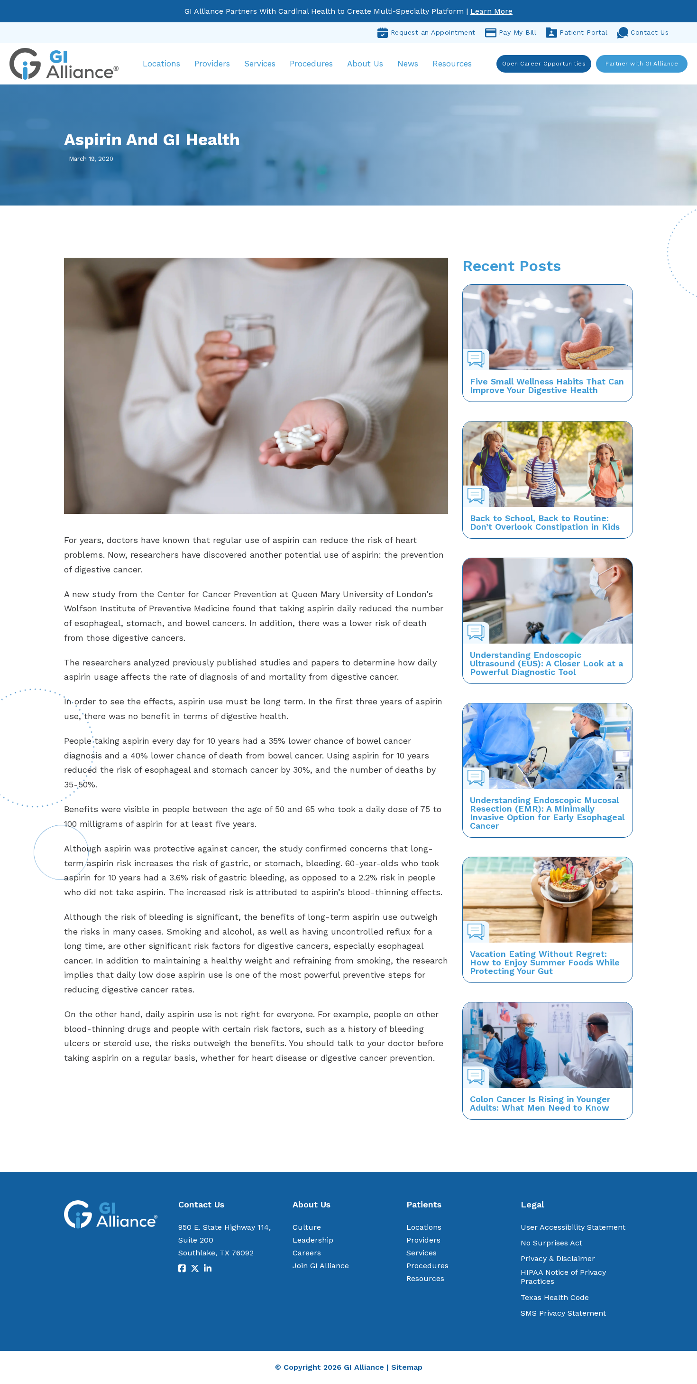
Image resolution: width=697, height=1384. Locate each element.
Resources (452, 63)
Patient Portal (583, 32)
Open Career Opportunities (544, 63)
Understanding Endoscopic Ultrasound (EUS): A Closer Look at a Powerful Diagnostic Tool (546, 663)
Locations (161, 63)
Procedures (311, 63)
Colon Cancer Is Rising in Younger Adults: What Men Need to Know (540, 1103)
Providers (212, 63)
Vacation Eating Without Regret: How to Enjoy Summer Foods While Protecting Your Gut (545, 962)
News (407, 63)
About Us (365, 63)
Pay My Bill (518, 32)
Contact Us (650, 32)
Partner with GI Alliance (641, 63)
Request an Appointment (433, 32)
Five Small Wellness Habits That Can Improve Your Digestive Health (547, 385)
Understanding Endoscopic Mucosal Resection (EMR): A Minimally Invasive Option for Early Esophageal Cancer (547, 813)
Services (259, 63)
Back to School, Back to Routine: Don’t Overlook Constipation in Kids (545, 522)
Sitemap (406, 1367)
